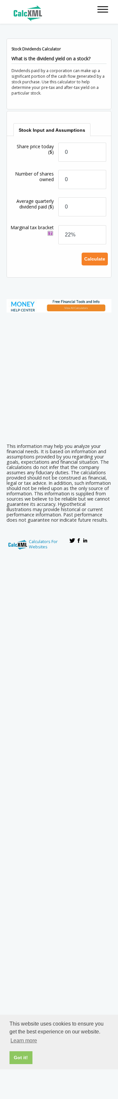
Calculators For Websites (43, 544)
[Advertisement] (59, 375)
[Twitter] (72, 540)
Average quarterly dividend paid (35, 204)
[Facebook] (78, 540)
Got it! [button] (21, 1057)
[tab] (51, 129)
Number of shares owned (34, 176)
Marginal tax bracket (32, 227)
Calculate (94, 258)
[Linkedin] (85, 540)
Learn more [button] (23, 1040)
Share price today (35, 149)
